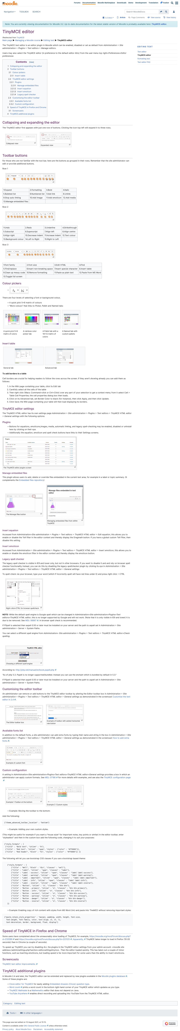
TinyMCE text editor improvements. (19, 964)
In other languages (32, 1013)
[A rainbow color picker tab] (32, 319)
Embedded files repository (31, 480)
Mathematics (38, 990)
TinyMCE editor (158, 24)
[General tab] (23, 356)
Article (122, 17)
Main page (7, 40)
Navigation (9, 11)
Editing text (48, 40)
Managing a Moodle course (27, 40)
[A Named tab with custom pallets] (71, 319)
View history (171, 17)
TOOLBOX (24, 11)
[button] (176, 3)
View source (155, 17)
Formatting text (144, 59)
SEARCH (36, 11)
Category (7, 1003)
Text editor (142, 52)
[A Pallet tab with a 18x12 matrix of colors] (51, 319)
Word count (14, 987)
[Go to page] (161, 11)
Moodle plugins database (113, 976)
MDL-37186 (50, 777)
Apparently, (78, 939)
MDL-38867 (30, 620)
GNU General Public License (35, 1026)
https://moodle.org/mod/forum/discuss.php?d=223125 (44, 939)
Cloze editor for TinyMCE (21, 984)
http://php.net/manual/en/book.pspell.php (35, 670)
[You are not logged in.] (174, 11)
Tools (12, 1013)
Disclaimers (37, 1029)
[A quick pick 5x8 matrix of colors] (12, 319)
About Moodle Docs (23, 1029)
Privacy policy (8, 1029)
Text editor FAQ (144, 62)
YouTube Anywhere (18, 993)
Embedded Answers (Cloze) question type (69, 984)
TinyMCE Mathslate (18, 990)
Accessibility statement (53, 1029)
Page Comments (138, 17)
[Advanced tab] (65, 356)
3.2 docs (108, 18)
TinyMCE (20, 37)
